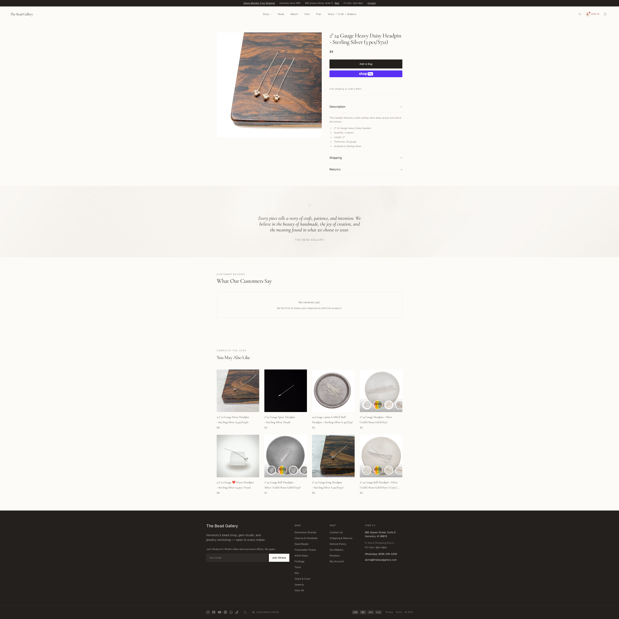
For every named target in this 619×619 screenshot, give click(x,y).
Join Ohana (279, 557)
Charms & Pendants (306, 538)
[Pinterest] (225, 612)
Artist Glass (301, 555)
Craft (341, 14)
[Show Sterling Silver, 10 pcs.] (377, 404)
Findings (300, 561)
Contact (372, 3)
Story (331, 14)
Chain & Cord (302, 578)
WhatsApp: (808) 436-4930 (381, 553)
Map (337, 3)
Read (281, 14)
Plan (318, 14)
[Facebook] (213, 612)
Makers (351, 14)
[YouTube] (219, 612)
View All (299, 590)
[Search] (579, 14)
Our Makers (336, 549)
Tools (298, 567)
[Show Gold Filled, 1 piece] (388, 404)
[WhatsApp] (231, 612)
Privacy (389, 612)
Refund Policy (338, 543)
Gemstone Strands (305, 532)
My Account (337, 561)
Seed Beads (302, 543)
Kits (297, 573)
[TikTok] (237, 612)
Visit (307, 14)
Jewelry (299, 584)
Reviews (335, 555)
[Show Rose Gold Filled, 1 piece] (399, 404)
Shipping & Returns (341, 538)
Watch (294, 14)
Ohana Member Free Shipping (259, 3)
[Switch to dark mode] (245, 612)
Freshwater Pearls (305, 549)
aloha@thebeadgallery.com (381, 559)
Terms (399, 612)
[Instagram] (208, 612)
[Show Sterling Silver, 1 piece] (366, 404)
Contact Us (336, 532)
